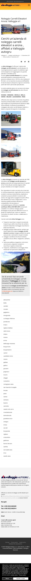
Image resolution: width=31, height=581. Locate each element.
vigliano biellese (7, 328)
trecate (5, 390)
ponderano (6, 322)
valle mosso (6, 331)
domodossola (7, 415)
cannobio (6, 406)
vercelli (5, 428)
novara (5, 337)
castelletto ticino (8, 356)
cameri (5, 353)
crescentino (6, 437)
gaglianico (6, 312)
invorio (5, 375)
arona (5, 340)
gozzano (5, 368)
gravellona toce (7, 418)
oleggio (5, 378)
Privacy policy (14, 542)
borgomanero (7, 350)
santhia (5, 447)
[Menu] (29, 5)
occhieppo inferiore (9, 318)
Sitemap (7, 542)
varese (5, 397)
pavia (4, 393)
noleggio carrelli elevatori (9, 68)
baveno (5, 403)
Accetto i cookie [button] (20, 578)
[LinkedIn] (28, 61)
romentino (6, 381)
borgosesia (6, 431)
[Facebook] (21, 61)
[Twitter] (25, 61)
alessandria (6, 300)
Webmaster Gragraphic (15, 544)
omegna (5, 422)
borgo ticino (6, 347)
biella (4, 303)
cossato (5, 309)
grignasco (6, 372)
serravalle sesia (7, 450)
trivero (5, 325)
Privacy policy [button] (22, 575)
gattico (5, 365)
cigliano (5, 434)
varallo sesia (6, 456)
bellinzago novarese (9, 343)
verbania (5, 400)
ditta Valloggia (7, 66)
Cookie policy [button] (14, 575)
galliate (5, 362)
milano (5, 334)
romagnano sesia (8, 384)
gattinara (6, 440)
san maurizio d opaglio (9, 387)
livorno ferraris (7, 443)
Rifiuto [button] (7, 578)
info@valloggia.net (19, 1)
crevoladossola (7, 412)
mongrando (6, 315)
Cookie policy (22, 542)
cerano (5, 359)
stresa (5, 425)
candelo (5, 306)
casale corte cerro (8, 409)
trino (4, 453)
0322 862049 (10, 1)
